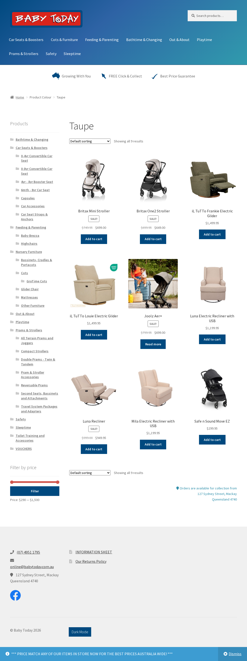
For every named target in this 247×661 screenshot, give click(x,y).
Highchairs (29, 243)
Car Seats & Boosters (26, 39)
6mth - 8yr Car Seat (35, 190)
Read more (153, 344)
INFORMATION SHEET (93, 552)
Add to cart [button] (93, 239)
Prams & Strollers (23, 53)
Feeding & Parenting (102, 39)
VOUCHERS (24, 448)
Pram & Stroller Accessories (32, 374)
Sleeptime (72, 53)
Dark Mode (80, 631)
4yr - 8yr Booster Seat (37, 182)
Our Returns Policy (90, 561)
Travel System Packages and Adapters (39, 408)
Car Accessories (33, 206)
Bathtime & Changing (144, 39)
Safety (51, 53)
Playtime (204, 39)
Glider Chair (30, 289)
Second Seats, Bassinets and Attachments (39, 395)
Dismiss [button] (235, 653)
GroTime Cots (37, 281)
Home (20, 97)
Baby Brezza (30, 235)
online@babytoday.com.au (32, 566)
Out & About (179, 39)
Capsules (28, 198)
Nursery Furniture (29, 252)
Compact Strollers (34, 351)
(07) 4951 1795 (28, 552)
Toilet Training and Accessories (30, 438)
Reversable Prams (34, 385)
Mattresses (29, 297)
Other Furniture (32, 305)
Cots (24, 273)
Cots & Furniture (64, 39)
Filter (35, 491)
